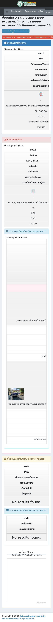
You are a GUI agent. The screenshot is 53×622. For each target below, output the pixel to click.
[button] (7, 12)
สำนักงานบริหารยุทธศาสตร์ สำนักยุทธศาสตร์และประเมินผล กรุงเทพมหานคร (23, 617)
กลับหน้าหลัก (7, 31)
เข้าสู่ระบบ (49, 12)
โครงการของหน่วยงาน (21, 31)
